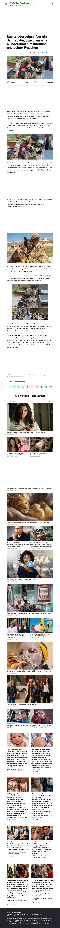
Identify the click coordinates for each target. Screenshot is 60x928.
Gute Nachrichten (19, 3)
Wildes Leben (12, 75)
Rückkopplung (40, 914)
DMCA (33, 914)
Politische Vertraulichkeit (14, 914)
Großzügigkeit (34, 375)
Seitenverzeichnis (12, 916)
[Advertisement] (30, 22)
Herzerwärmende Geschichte (16, 376)
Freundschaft (24, 375)
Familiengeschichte (13, 375)
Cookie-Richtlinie (26, 914)
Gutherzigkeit (43, 375)
